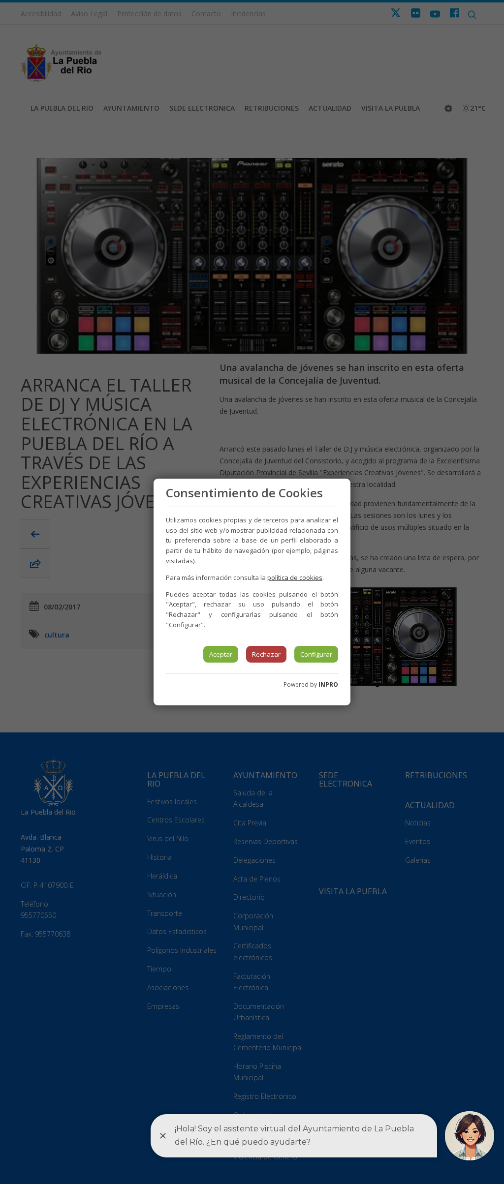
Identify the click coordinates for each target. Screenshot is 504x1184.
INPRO (328, 684)
